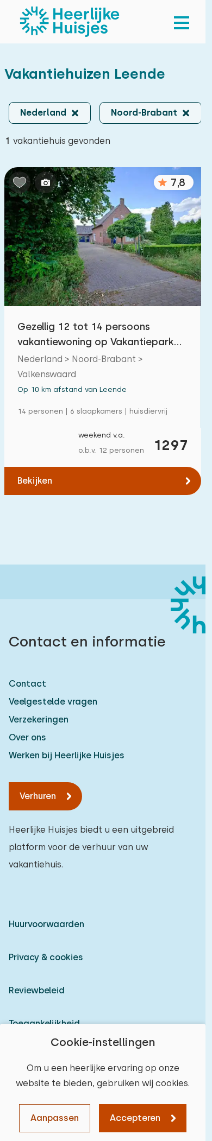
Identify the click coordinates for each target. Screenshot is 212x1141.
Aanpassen (54, 1118)
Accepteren (135, 1118)
